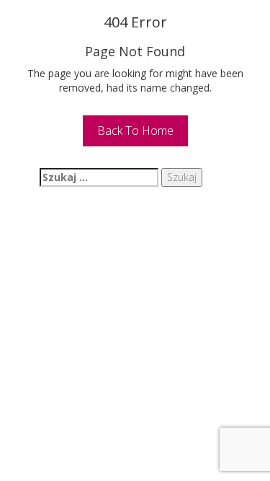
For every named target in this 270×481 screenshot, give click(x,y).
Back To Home (135, 130)
